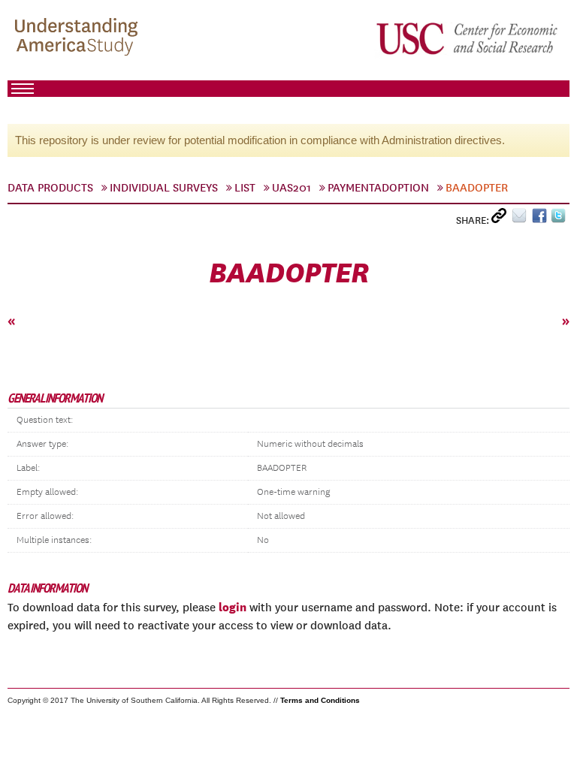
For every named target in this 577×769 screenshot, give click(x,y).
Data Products (50, 188)
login (232, 607)
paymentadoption (378, 188)
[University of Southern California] (468, 38)
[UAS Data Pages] (79, 38)
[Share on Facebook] (541, 219)
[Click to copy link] (501, 219)
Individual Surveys (164, 188)
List (244, 188)
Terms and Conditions (320, 700)
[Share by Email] (522, 219)
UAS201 (291, 188)
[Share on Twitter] (560, 219)
